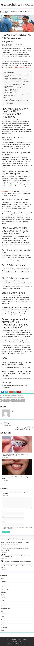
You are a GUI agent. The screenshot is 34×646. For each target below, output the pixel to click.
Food (2, 600)
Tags (22, 539)
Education (3, 592)
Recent (3, 539)
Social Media (4, 622)
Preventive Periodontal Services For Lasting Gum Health (17, 561)
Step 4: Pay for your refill (11, 92)
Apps (2, 578)
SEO (2, 619)
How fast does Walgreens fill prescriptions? (13, 401)
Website (4, 522)
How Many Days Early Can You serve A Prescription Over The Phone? (17, 101)
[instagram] (20, 642)
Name (4, 511)
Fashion (3, 595)
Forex (2, 603)
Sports (2, 624)
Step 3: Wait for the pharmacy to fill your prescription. (18, 81)
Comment (5, 495)
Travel (2, 630)
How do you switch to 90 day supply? (13, 395)
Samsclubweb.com (17, 4)
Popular (9, 539)
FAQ (5, 97)
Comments (16, 539)
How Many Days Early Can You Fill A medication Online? (18, 99)
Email (3, 516)
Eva (4, 44)
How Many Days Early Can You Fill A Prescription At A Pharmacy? (16, 75)
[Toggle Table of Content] (28, 72)
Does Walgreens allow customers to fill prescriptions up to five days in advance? (17, 94)
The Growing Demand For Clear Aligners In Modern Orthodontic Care (15, 455)
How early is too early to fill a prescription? (13, 399)
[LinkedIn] (18, 642)
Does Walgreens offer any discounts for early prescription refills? (14, 85)
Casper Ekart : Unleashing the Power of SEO (11, 424)
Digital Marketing (5, 589)
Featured (3, 597)
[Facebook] (13, 642)
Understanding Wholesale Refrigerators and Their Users (22, 428)
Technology (4, 627)
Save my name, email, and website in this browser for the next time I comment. (17, 528)
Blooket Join (5, 191)
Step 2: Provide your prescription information (16, 79)
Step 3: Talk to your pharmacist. (13, 90)
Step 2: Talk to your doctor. (12, 89)
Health (7, 11)
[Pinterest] (17, 642)
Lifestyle (3, 614)
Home (2, 11)
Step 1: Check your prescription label (14, 87)
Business (3, 584)
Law (2, 611)
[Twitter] (15, 642)
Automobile (4, 581)
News (2, 616)
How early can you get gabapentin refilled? (13, 397)
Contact (8, 639)
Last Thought (10, 103)
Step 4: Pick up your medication (13, 82)
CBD (2, 586)
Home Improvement (6, 608)
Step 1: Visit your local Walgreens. (13, 78)
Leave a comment (8, 45)
